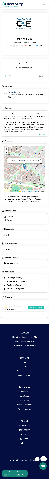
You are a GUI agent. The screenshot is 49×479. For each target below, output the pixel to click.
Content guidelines (24, 375)
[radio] (11, 45)
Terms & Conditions (24, 404)
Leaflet (23, 191)
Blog (24, 362)
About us (24, 391)
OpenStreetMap (32, 191)
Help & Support (24, 396)
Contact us (24, 400)
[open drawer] (44, 5)
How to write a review (24, 371)
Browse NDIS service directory (24, 346)
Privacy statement (24, 409)
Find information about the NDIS (24, 337)
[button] (24, 166)
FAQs (24, 366)
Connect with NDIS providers (24, 341)
